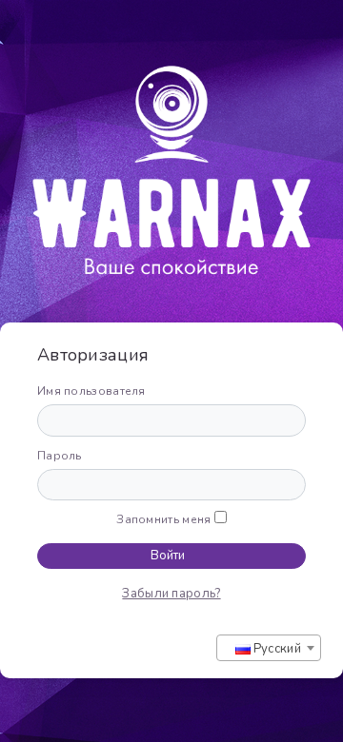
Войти (168, 555)
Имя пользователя (91, 391)
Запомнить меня (163, 519)
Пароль (59, 455)
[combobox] (268, 648)
